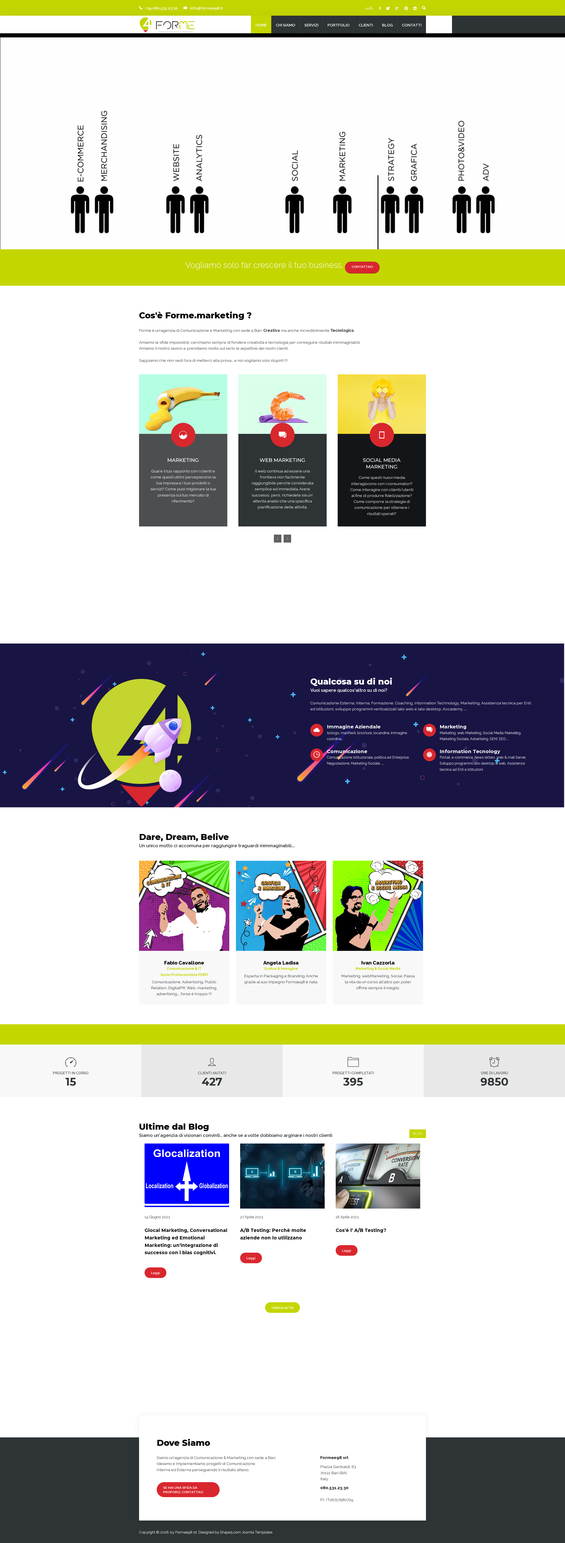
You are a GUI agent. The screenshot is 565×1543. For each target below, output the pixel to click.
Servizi (311, 25)
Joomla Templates (257, 1532)
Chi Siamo (285, 25)
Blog (387, 25)
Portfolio (339, 25)
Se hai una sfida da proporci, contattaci (183, 1490)
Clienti (366, 25)
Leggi (155, 1273)
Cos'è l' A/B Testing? (361, 1230)
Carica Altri (282, 1308)
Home (261, 25)
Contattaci (362, 267)
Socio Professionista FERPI (184, 975)
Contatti (412, 25)
